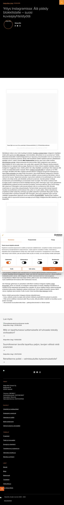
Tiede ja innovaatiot (9, 440)
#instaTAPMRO (39, 195)
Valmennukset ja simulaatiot (11, 426)
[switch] (24, 262)
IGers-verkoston (11, 173)
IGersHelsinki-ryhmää (8, 162)
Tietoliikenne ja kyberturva (11, 448)
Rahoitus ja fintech (8, 457)
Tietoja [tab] (53, 239)
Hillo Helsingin (43, 291)
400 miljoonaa (21, 155)
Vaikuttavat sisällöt (8, 417)
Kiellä (11, 269)
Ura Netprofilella (8, 488)
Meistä (5, 467)
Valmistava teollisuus (9, 453)
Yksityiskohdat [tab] (32, 239)
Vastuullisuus (7, 484)
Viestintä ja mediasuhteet (10, 409)
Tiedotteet (6, 480)
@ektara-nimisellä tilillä (36, 170)
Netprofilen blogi (8, 3)
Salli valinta (32, 269)
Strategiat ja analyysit (9, 413)
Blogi (4, 471)
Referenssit (6, 475)
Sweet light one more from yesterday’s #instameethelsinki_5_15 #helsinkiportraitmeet (28, 145)
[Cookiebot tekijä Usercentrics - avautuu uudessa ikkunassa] (55, 235)
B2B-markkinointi (8, 422)
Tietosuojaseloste (7, 500)
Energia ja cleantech (9, 444)
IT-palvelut (6, 436)
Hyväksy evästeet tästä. (40, 153)
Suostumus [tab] (11, 239)
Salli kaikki (52, 269)
